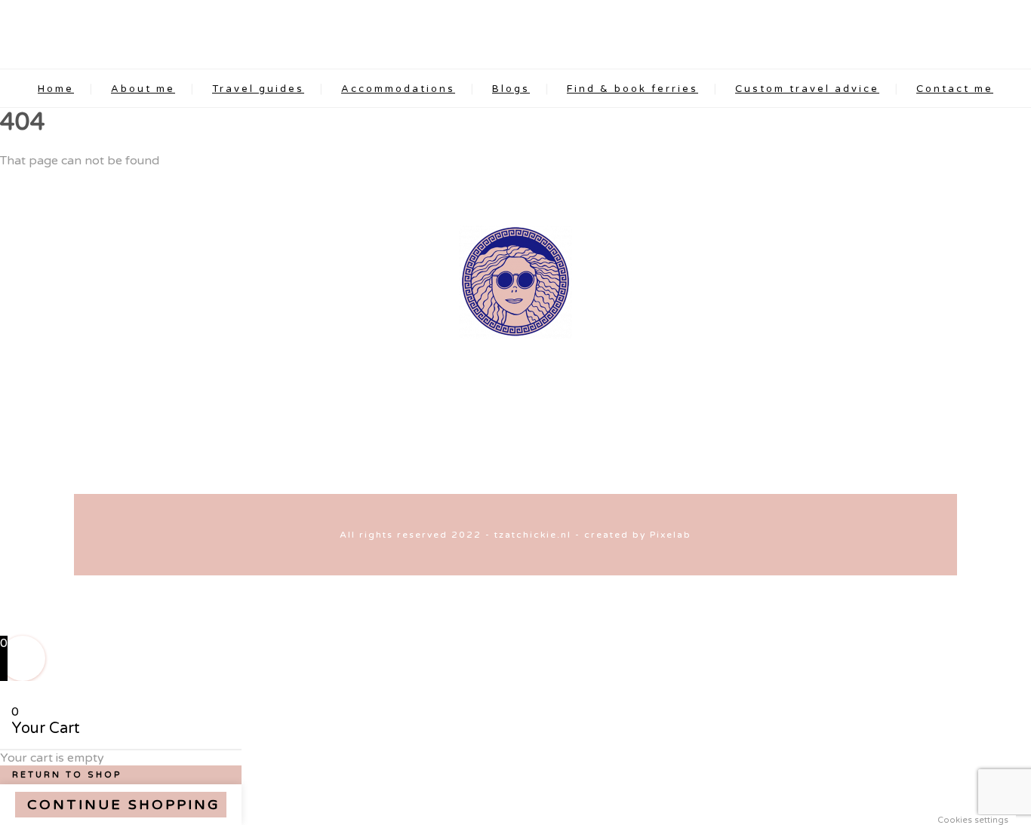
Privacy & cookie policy (624, 467)
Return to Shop (67, 775)
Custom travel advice (807, 89)
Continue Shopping (123, 804)
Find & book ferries (632, 89)
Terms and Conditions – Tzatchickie (443, 467)
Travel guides (258, 89)
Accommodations (398, 89)
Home (56, 89)
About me (143, 89)
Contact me (954, 89)
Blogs (511, 89)
